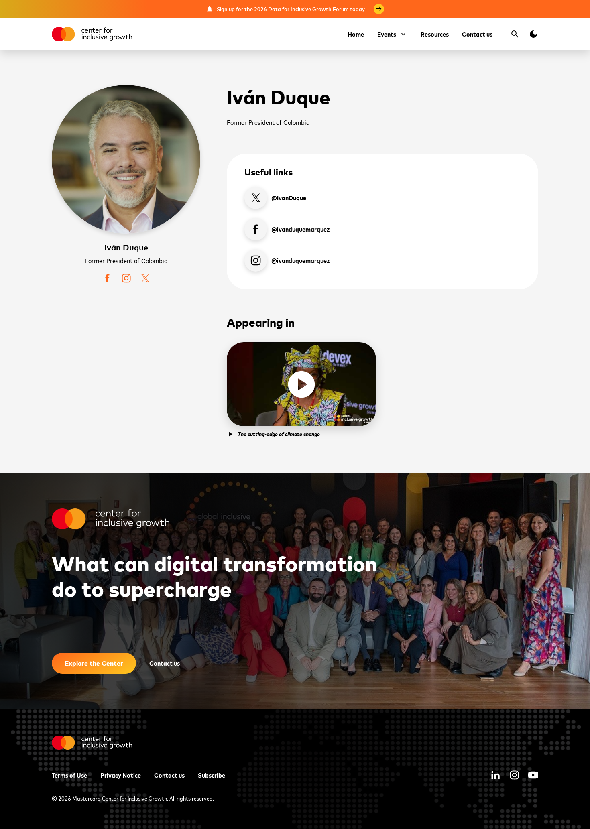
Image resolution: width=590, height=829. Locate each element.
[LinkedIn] (495, 775)
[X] (145, 278)
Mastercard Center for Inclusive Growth (119, 798)
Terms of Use (69, 774)
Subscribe (211, 774)
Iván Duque (126, 247)
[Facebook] (107, 278)
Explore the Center (94, 663)
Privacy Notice (120, 774)
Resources (435, 33)
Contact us (477, 33)
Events (386, 33)
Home (356, 33)
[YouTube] (533, 775)
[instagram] (126, 278)
